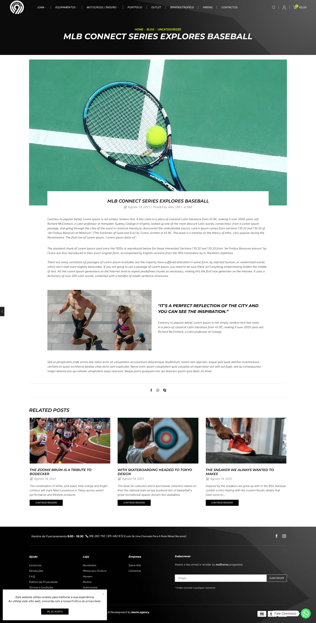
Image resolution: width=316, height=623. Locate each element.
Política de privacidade (86, 601)
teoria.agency (140, 612)
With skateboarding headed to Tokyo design (155, 472)
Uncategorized (169, 29)
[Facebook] (152, 390)
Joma (40, 7)
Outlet (156, 7)
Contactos (229, 7)
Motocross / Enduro (101, 7)
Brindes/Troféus (182, 7)
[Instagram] (284, 536)
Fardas (207, 7)
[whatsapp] (158, 390)
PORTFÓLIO (135, 7)
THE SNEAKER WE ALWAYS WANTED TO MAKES (240, 472)
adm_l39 (174, 207)
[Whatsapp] (306, 613)
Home (139, 29)
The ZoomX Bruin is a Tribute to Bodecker (60, 472)
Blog (150, 29)
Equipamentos (65, 7)
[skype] (163, 390)
